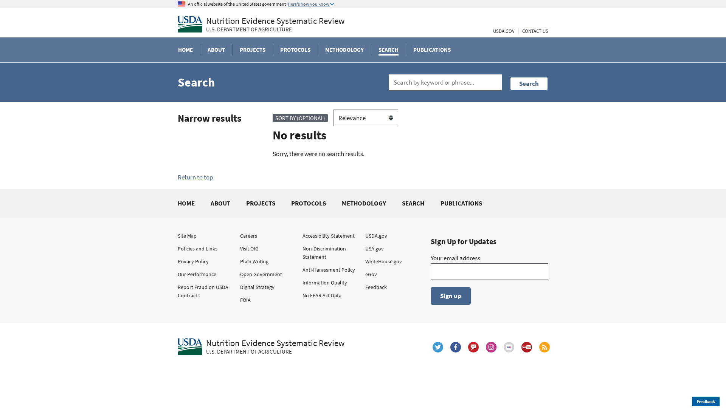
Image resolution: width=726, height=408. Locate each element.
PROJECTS (260, 203)
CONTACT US (535, 31)
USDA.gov (376, 235)
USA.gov (374, 248)
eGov (371, 274)
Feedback (376, 287)
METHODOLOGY (364, 203)
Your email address (455, 258)
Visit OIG (249, 248)
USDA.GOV (504, 31)
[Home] (190, 24)
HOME (186, 203)
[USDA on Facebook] (455, 347)
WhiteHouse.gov (383, 261)
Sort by (300, 118)
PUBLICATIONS (461, 203)
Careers (248, 235)
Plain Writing (254, 261)
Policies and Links (197, 248)
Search (529, 83)
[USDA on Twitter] (438, 347)
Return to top (195, 177)
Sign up (450, 296)
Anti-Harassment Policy (328, 269)
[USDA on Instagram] (491, 347)
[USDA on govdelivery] (473, 347)
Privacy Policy (193, 261)
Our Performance (197, 274)
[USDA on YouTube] (526, 347)
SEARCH (413, 203)
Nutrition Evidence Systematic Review (275, 24)
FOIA (245, 300)
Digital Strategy (257, 287)
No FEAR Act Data (321, 295)
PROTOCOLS (308, 203)
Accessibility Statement (328, 235)
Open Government (261, 274)
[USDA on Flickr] (509, 347)
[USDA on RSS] (544, 347)
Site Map (187, 235)
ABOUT (220, 203)
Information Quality (324, 282)
